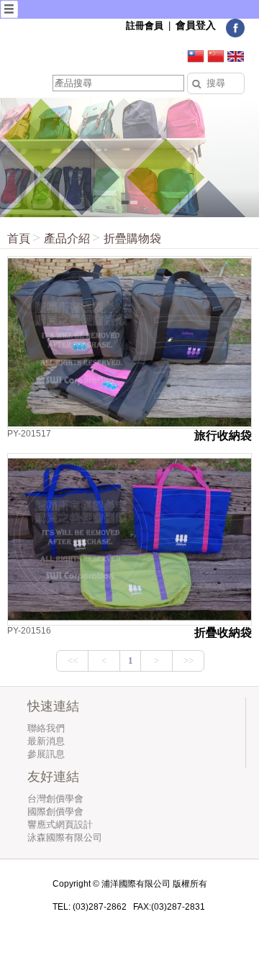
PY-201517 (29, 434)
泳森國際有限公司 (64, 837)
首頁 (18, 238)
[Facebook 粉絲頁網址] (235, 35)
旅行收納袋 (223, 435)
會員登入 (196, 25)
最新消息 (46, 741)
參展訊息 (46, 754)
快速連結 (53, 706)
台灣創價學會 (55, 798)
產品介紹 (67, 238)
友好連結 (53, 776)
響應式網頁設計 (60, 824)
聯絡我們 (46, 728)
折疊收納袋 (223, 632)
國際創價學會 (55, 811)
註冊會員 (144, 25)
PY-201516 (29, 631)
